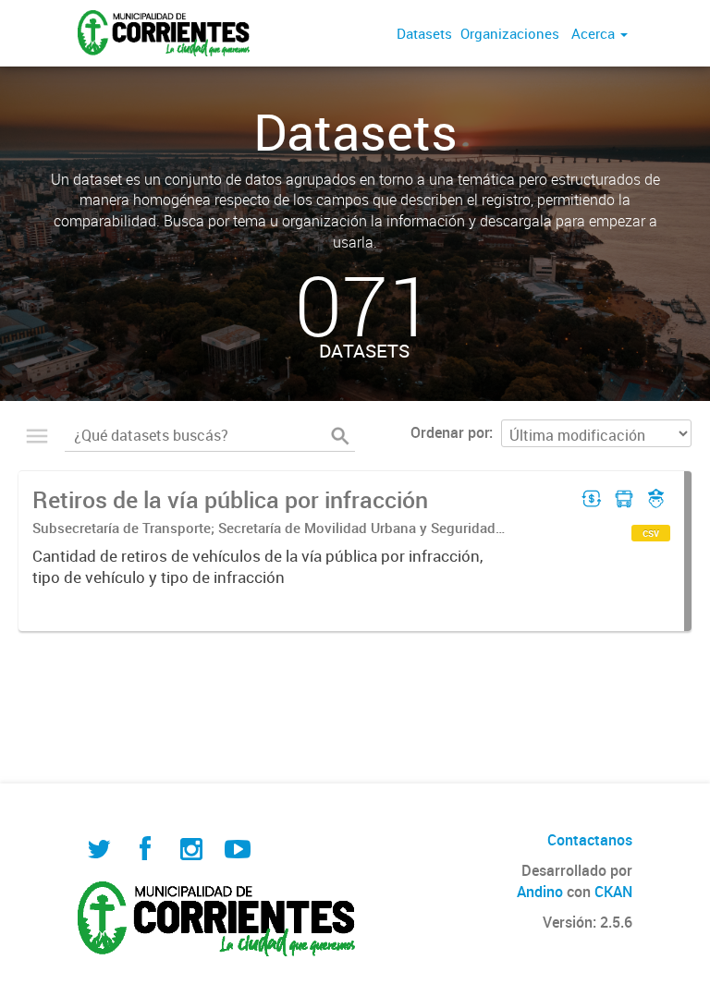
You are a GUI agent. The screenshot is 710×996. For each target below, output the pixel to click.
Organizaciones (509, 33)
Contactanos (589, 840)
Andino (540, 891)
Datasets (424, 33)
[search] (340, 435)
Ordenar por (449, 432)
